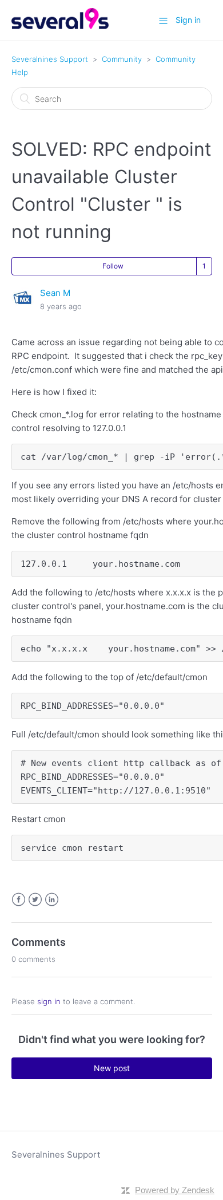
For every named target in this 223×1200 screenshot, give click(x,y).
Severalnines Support (49, 59)
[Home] (60, 26)
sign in (49, 1001)
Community (122, 59)
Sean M (55, 292)
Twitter (35, 900)
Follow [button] (113, 266)
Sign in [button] (188, 20)
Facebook (18, 900)
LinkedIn (52, 900)
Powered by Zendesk (174, 1190)
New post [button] (112, 1068)
